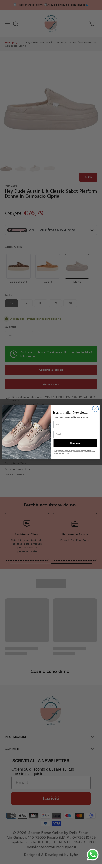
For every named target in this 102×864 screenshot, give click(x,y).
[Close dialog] (95, 409)
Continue (75, 443)
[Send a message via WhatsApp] (93, 855)
